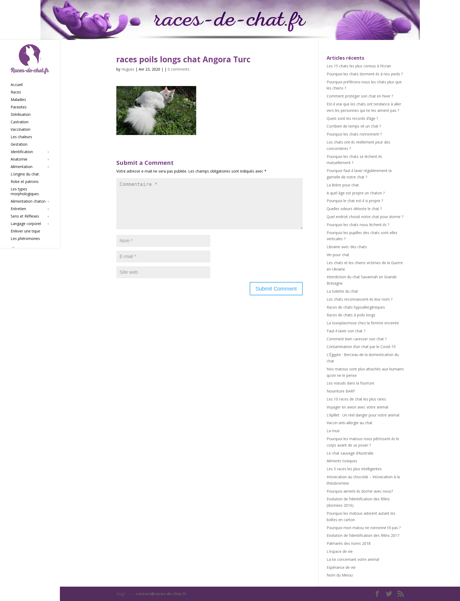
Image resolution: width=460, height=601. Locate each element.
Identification (22, 151)
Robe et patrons (25, 181)
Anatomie (19, 159)
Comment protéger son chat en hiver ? (360, 96)
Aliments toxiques (342, 460)
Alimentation (21, 166)
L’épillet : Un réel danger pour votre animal (363, 415)
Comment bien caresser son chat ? (357, 338)
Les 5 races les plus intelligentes (354, 468)
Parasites (19, 107)
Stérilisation (21, 114)
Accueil (17, 84)
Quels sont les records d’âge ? (352, 118)
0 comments (179, 69)
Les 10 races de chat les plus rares (356, 399)
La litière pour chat (343, 184)
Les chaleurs (21, 136)
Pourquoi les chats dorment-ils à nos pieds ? (365, 73)
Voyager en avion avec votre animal (357, 407)
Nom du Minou (340, 575)
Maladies (18, 99)
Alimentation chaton (28, 201)
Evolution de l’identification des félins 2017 (363, 535)
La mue (333, 430)
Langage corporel (26, 223)
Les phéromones (25, 238)
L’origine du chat (25, 174)
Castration (19, 122)
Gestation (19, 144)
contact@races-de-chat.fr (161, 593)
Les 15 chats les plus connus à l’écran (359, 65)
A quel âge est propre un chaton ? (356, 192)
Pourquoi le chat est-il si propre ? (355, 200)
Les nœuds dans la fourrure (350, 383)
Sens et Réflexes (25, 216)
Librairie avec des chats (347, 246)
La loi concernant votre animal (353, 559)
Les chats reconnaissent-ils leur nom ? (359, 299)
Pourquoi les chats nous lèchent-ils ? (358, 224)
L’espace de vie (340, 551)
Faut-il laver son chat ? (346, 330)
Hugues (127, 69)
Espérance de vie (341, 567)
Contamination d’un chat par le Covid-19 (361, 346)
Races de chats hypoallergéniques (356, 307)
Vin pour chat (338, 254)
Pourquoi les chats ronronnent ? (354, 134)
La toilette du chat (342, 291)
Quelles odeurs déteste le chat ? (354, 208)
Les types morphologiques (25, 191)
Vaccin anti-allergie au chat (349, 422)
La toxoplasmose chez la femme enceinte (363, 322)
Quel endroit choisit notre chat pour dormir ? (365, 216)
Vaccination (20, 129)
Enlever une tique (25, 231)
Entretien (18, 208)
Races (16, 92)
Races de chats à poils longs (351, 314)
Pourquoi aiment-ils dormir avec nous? (360, 491)
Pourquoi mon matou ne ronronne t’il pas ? (364, 527)
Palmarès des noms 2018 (349, 543)
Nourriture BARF (341, 391)
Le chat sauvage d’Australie (350, 453)
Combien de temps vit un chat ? (354, 126)
